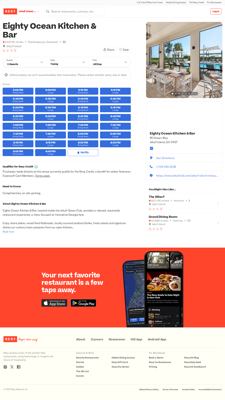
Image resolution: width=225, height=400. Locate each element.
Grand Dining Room (163, 217)
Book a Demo (156, 357)
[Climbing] (7, 50)
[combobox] (75, 11)
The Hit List (82, 371)
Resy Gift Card (120, 362)
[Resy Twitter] (12, 367)
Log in (216, 11)
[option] (184, 60)
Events (80, 376)
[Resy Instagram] (5, 367)
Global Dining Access (176, 2)
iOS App (136, 339)
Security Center (120, 366)
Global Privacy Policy (149, 389)
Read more (8, 231)
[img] (4, 46)
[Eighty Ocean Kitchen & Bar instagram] (151, 148)
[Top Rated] (15, 50)
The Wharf (156, 197)
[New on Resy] (11, 50)
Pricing (153, 366)
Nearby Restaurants (87, 357)
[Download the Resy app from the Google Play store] (83, 303)
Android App (157, 339)
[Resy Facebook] (18, 367)
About (80, 339)
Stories (80, 362)
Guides (80, 366)
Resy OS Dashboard (195, 366)
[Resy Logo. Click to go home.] (10, 11)
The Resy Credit (196, 2)
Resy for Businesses (160, 362)
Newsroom (117, 339)
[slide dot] (172, 94)
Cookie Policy (188, 389)
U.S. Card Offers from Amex (150, 2)
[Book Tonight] (4, 50)
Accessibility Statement (210, 389)
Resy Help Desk (192, 362)
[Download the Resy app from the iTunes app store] (54, 303)
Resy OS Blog (191, 357)
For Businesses (214, 2)
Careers (97, 339)
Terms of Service (170, 389)
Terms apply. (42, 175)
